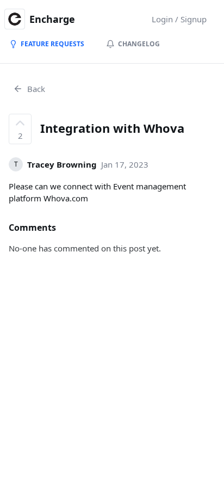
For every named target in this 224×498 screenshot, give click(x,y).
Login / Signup (179, 19)
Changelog (139, 43)
